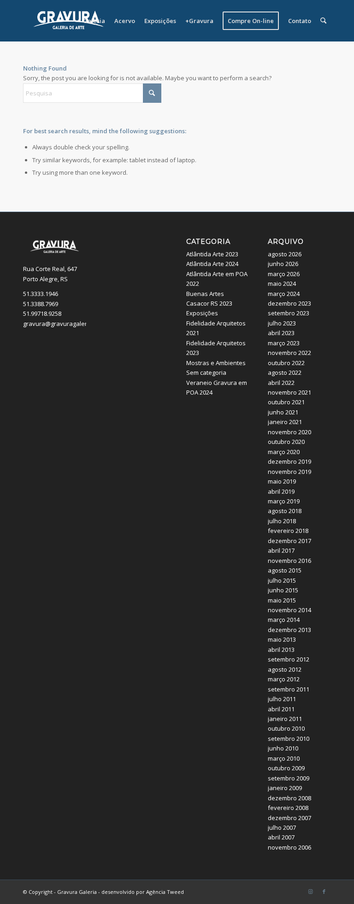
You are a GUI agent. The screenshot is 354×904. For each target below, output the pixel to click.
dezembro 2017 (289, 541)
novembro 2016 (289, 560)
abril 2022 (281, 382)
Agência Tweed (165, 891)
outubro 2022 (286, 363)
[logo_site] (69, 20)
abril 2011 (281, 709)
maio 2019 (282, 481)
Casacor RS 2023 (209, 303)
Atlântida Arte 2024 (212, 264)
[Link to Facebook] (324, 891)
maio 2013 (282, 639)
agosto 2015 (284, 570)
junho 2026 (283, 264)
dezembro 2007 (289, 818)
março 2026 (284, 274)
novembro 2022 (289, 353)
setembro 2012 (288, 659)
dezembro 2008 (289, 798)
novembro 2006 (289, 847)
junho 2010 (283, 748)
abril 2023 (281, 333)
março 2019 (284, 501)
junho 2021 (283, 412)
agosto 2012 (284, 669)
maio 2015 (282, 600)
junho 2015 (283, 590)
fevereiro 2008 (288, 808)
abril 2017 (281, 550)
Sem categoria (206, 372)
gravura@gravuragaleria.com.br (67, 323)
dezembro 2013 (289, 630)
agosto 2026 (284, 254)
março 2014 (284, 619)
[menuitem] (94, 20)
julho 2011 (282, 699)
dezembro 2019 (289, 461)
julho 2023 (282, 323)
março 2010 (284, 758)
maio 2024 (282, 283)
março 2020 (284, 452)
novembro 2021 (289, 392)
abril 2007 (281, 837)
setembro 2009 (288, 778)
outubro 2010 (286, 728)
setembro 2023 (288, 313)
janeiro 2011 (285, 719)
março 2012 (284, 679)
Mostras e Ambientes (216, 363)
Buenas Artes (205, 294)
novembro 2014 (289, 610)
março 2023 (284, 343)
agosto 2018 (284, 511)
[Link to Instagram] (310, 891)
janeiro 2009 (285, 788)
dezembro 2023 (289, 303)
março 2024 (284, 294)
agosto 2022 (284, 372)
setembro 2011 (288, 689)
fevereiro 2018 (288, 530)
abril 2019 (281, 491)
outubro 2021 (286, 402)
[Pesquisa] (323, 20)
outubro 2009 (286, 768)
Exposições (202, 313)
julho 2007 (282, 827)
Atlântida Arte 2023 (212, 254)
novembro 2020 (289, 432)
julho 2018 (282, 521)
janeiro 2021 (285, 422)
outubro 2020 (286, 441)
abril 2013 (281, 649)
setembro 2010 (288, 738)
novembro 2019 (289, 471)
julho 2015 (282, 580)
